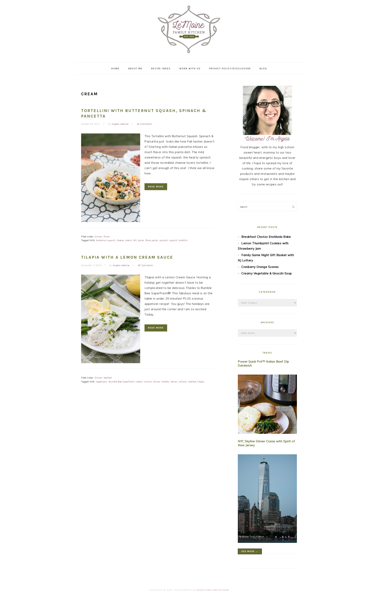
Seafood (108, 377)
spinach (163, 240)
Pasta (107, 236)
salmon (183, 381)
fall (135, 240)
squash (173, 240)
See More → (249, 551)
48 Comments (145, 265)
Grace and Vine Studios (213, 590)
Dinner (98, 236)
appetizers (101, 381)
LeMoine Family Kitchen (189, 30)
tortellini (183, 240)
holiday (166, 381)
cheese (120, 240)
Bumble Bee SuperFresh (122, 381)
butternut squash (105, 240)
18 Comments (144, 124)
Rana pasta (151, 240)
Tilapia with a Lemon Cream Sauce (127, 257)
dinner (156, 381)
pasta (141, 240)
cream (128, 240)
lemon (174, 381)
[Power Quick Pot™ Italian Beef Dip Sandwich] (267, 405)
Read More (156, 186)
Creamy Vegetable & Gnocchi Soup (266, 273)
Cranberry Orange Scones (260, 267)
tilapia (200, 381)
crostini (148, 381)
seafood (192, 381)
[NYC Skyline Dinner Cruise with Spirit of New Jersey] (267, 499)
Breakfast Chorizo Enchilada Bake (266, 237)
